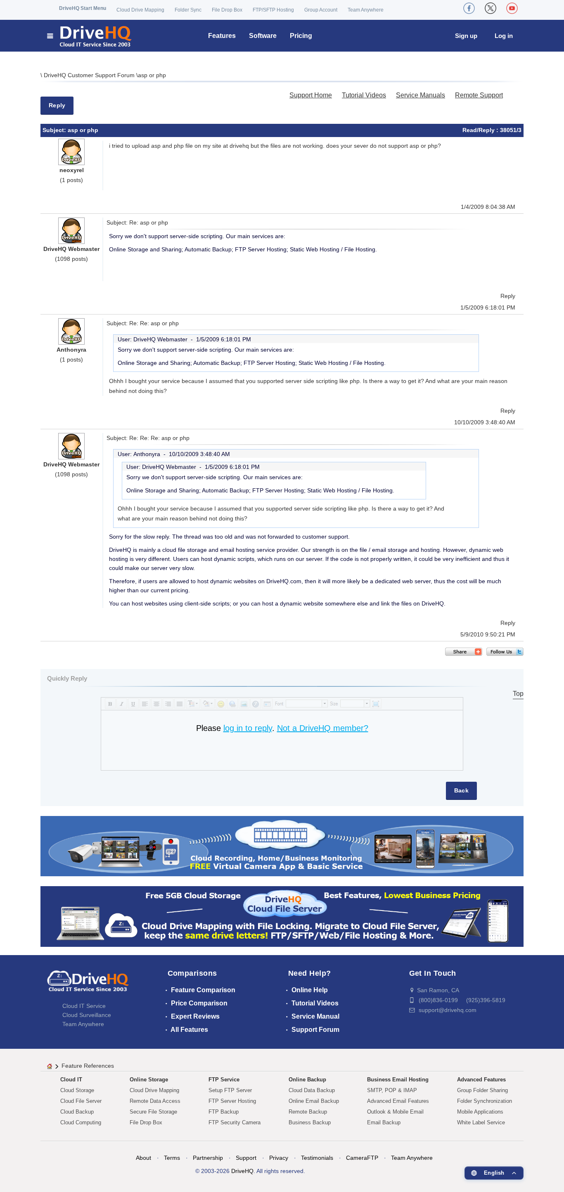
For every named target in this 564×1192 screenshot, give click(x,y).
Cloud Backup (77, 1112)
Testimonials (317, 1157)
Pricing (301, 35)
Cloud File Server (81, 1101)
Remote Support (479, 95)
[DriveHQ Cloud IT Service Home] (89, 35)
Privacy (278, 1157)
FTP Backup (224, 1112)
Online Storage (149, 1079)
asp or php (152, 75)
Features (222, 35)
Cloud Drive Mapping (140, 10)
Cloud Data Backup (312, 1090)
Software (263, 35)
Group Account (320, 10)
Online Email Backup (314, 1101)
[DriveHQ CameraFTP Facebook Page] (469, 8)
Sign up (466, 35)
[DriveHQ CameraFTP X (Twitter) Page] (490, 8)
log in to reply (247, 728)
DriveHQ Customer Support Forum (90, 75)
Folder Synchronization (484, 1101)
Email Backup (383, 1122)
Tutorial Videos (364, 95)
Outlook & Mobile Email (395, 1112)
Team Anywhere (366, 10)
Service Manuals (420, 95)
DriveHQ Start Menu (82, 8)
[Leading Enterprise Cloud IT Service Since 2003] (282, 916)
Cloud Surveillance (86, 1015)
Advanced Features (481, 1079)
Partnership (208, 1157)
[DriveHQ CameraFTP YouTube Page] (512, 8)
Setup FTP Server (230, 1090)
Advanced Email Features (398, 1101)
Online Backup (307, 1079)
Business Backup (310, 1122)
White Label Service (481, 1122)
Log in (504, 35)
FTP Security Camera (235, 1122)
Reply (57, 105)
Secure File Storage (153, 1112)
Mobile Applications (480, 1112)
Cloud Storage (77, 1090)
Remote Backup (308, 1112)
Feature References (88, 1065)
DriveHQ (242, 1171)
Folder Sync (188, 10)
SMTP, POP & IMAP (392, 1090)
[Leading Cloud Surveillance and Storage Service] (282, 845)
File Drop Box (227, 10)
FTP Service (224, 1079)
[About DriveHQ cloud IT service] (88, 985)
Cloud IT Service (84, 1006)
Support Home (310, 95)
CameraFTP (362, 1157)
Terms (172, 1157)
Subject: (55, 130)
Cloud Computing (80, 1122)
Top (518, 693)
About (143, 1157)
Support (246, 1157)
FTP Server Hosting (232, 1101)
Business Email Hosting (398, 1079)
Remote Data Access (155, 1101)
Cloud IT (71, 1079)
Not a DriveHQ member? (322, 728)
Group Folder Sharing (482, 1090)
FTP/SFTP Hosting (273, 10)
